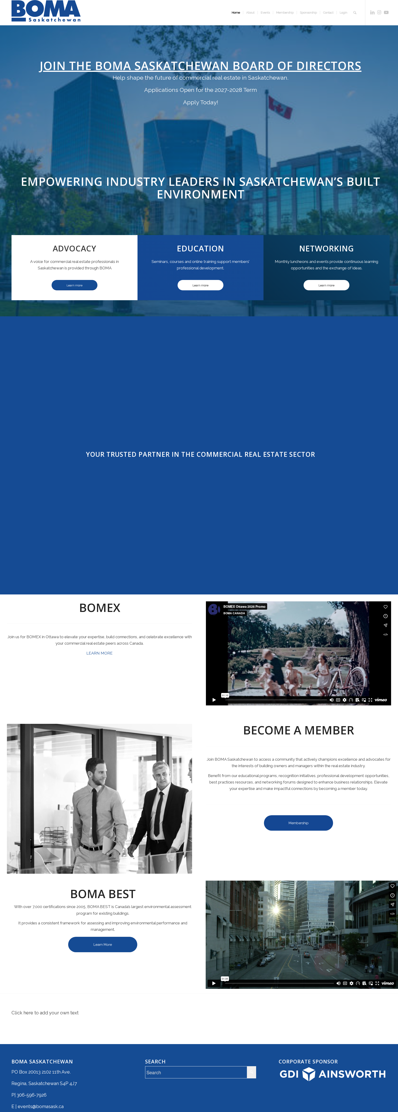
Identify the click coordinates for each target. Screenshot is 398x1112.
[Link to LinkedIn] (372, 12)
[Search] (354, 12)
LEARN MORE (99, 653)
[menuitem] (236, 12)
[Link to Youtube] (386, 12)
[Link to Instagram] (379, 12)
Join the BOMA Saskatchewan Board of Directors (200, 65)
